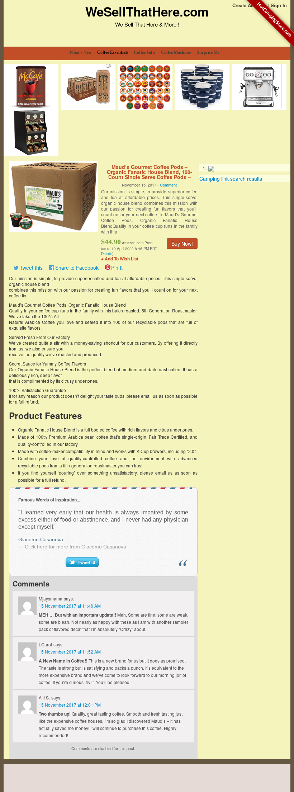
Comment (168, 185)
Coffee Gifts (145, 52)
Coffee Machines (176, 52)
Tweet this (31, 267)
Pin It (117, 267)
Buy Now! (182, 243)
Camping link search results (230, 178)
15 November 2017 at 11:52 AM (70, 652)
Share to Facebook (77, 267)
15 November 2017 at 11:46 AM (70, 606)
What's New (80, 52)
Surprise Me (208, 52)
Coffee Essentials (112, 52)
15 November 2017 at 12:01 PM (70, 705)
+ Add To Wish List (119, 258)
